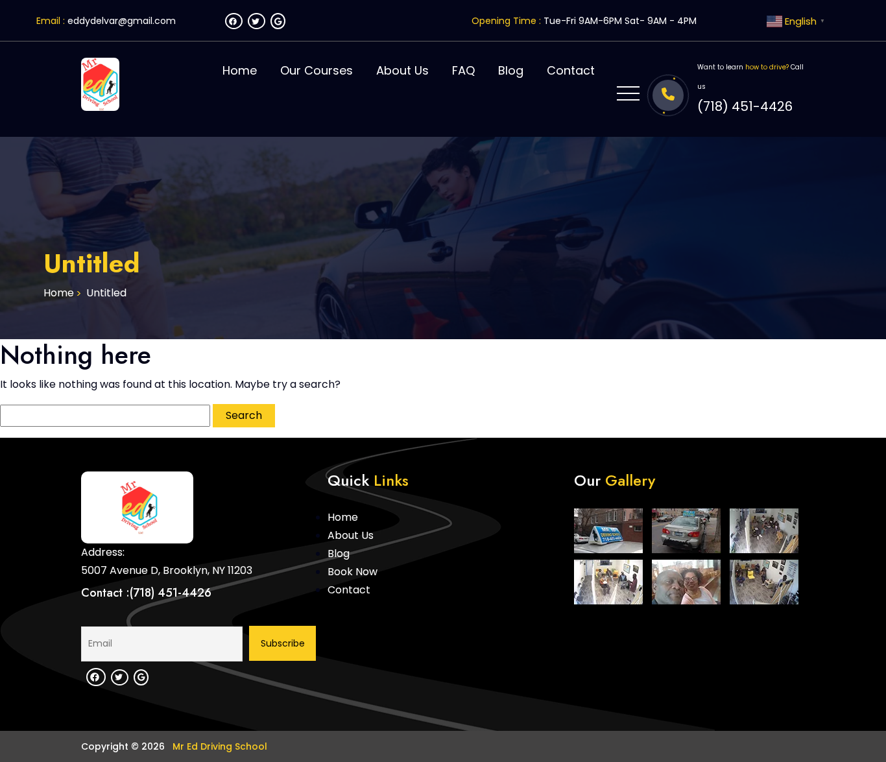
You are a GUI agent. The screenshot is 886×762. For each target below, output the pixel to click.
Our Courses (316, 70)
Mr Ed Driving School (218, 746)
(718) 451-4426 (745, 106)
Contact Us (773, 410)
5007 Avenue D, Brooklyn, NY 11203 (166, 570)
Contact (571, 70)
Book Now (352, 571)
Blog (510, 70)
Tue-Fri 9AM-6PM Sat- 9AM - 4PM (620, 20)
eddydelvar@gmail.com (121, 20)
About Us (402, 70)
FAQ (463, 70)
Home (239, 70)
